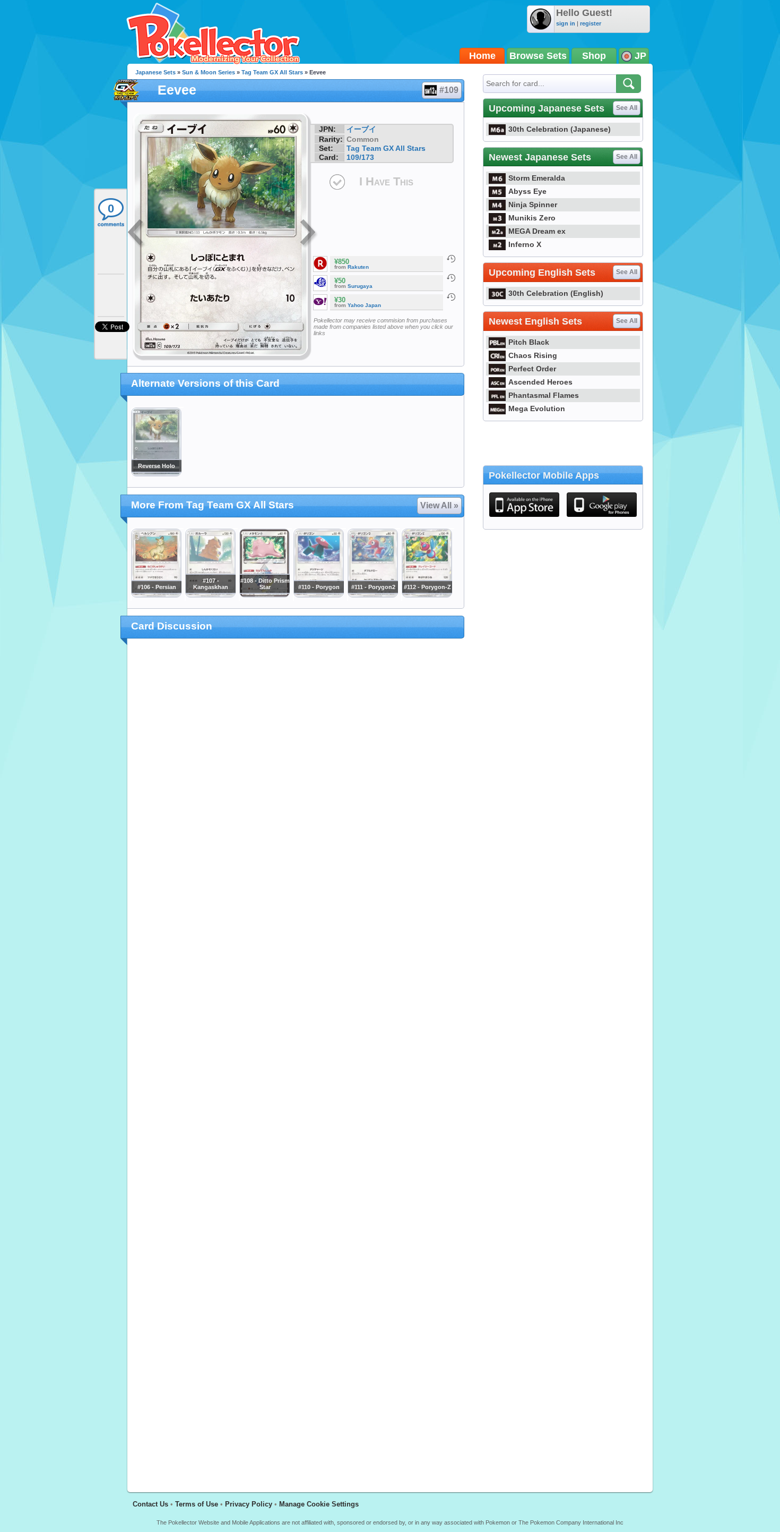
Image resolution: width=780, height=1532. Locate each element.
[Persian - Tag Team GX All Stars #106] (156, 595)
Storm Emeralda (536, 178)
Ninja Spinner (532, 204)
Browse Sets (538, 55)
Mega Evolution (536, 408)
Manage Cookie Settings (319, 1504)
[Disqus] (296, 1059)
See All (626, 108)
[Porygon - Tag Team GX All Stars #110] (318, 595)
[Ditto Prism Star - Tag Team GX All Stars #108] (264, 595)
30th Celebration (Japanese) (559, 129)
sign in (565, 23)
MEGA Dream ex (537, 231)
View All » (439, 505)
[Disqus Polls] (296, 785)
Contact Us (150, 1504)
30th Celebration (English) (555, 293)
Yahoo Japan (364, 305)
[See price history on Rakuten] (451, 258)
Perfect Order (532, 368)
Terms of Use (196, 1504)
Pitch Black (528, 342)
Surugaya (360, 286)
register (590, 23)
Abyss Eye (527, 191)
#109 (448, 90)
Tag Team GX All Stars (272, 72)
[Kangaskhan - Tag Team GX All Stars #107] (210, 595)
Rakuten (358, 267)
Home (482, 55)
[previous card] (136, 233)
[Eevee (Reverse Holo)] (156, 474)
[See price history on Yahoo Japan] (451, 297)
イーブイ (361, 129)
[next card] (309, 233)
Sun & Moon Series (208, 72)
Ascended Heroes (540, 382)
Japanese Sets (155, 72)
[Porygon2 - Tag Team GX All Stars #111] (372, 595)
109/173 (360, 157)
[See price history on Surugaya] (451, 278)
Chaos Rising (532, 355)
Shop (594, 55)
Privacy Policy (248, 1504)
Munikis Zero (532, 218)
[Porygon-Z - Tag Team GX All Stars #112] (426, 595)
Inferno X (524, 244)
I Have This (386, 181)
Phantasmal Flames (543, 395)
